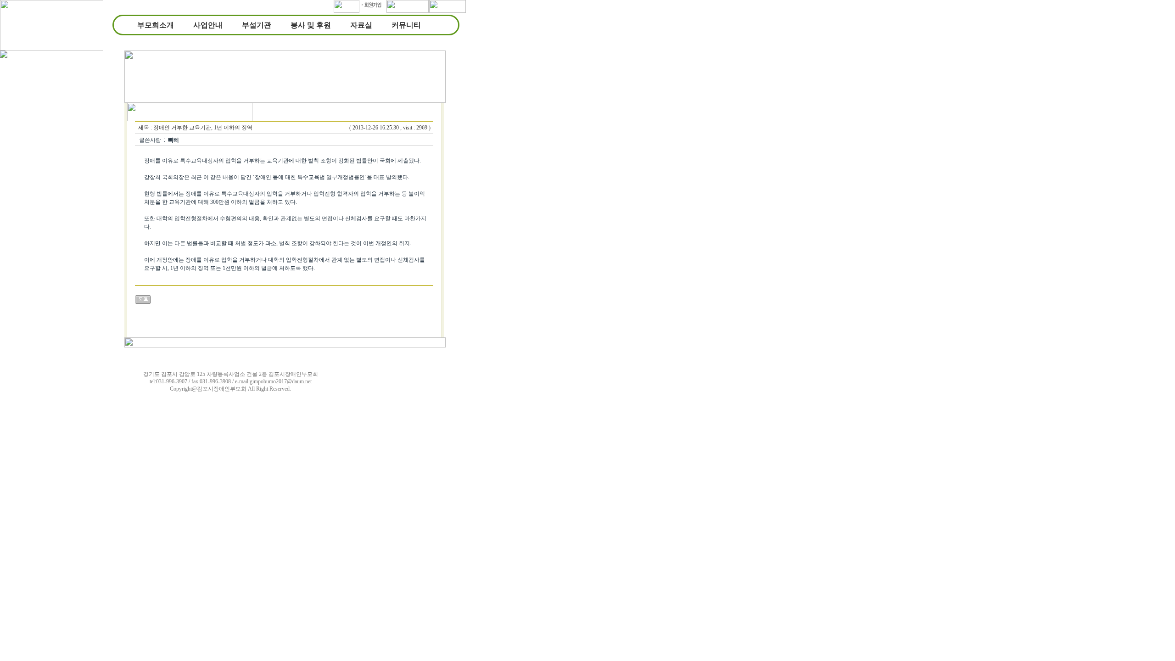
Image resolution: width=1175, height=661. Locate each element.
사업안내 (208, 25)
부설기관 (256, 25)
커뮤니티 (406, 25)
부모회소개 (155, 25)
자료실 (361, 25)
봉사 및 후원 (311, 25)
